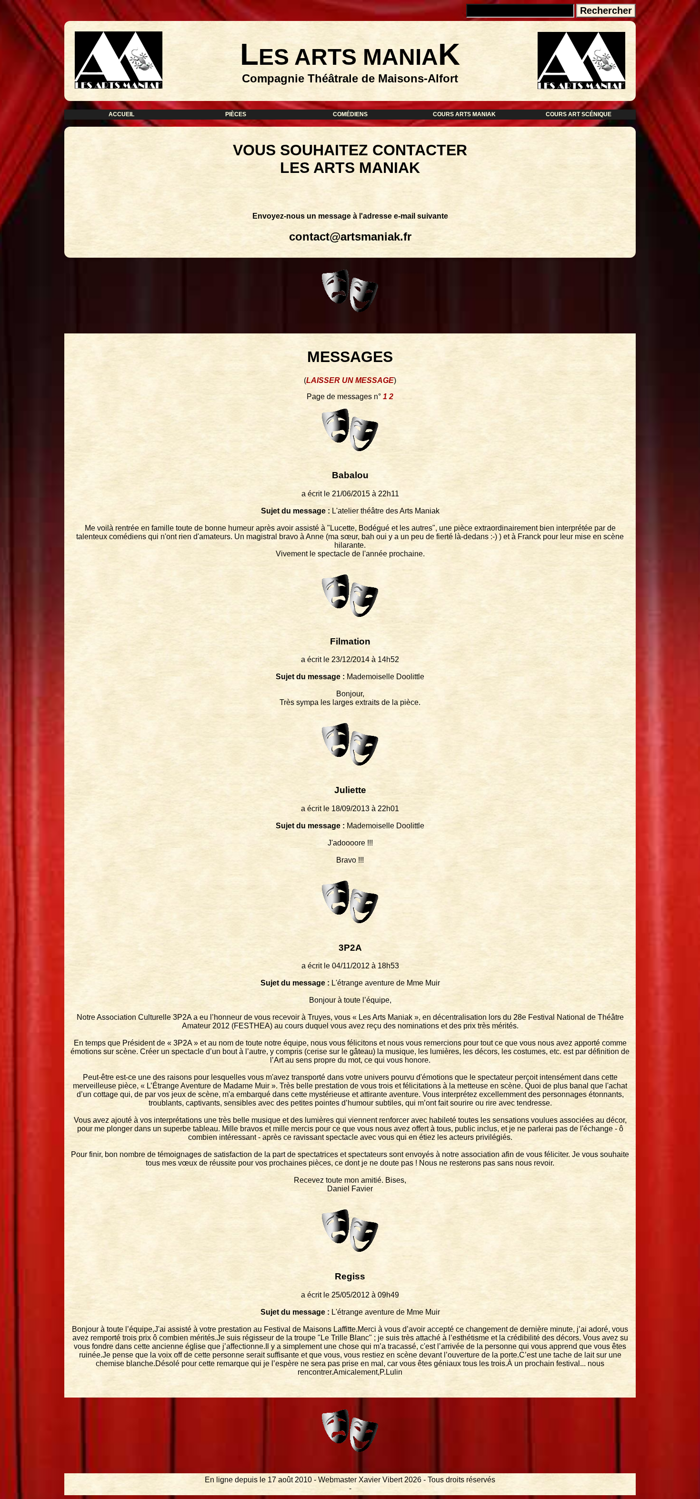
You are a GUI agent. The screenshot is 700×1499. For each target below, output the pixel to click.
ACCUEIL (121, 114)
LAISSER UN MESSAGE (350, 380)
